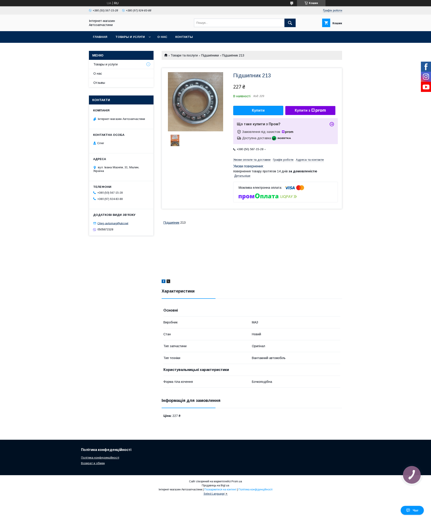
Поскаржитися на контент (220, 489)
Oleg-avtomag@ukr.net (112, 223)
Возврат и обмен (93, 463)
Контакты (184, 37)
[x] (168, 282)
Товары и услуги (130, 37)
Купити (258, 110)
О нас (162, 37)
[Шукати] (290, 23)
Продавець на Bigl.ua (215, 485)
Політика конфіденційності (255, 489)
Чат (415, 510)
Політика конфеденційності (100, 457)
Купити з (302, 110)
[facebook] (163, 282)
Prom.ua (236, 481)
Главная (100, 37)
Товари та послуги (184, 55)
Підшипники (210, 55)
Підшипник (171, 222)
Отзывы (99, 82)
